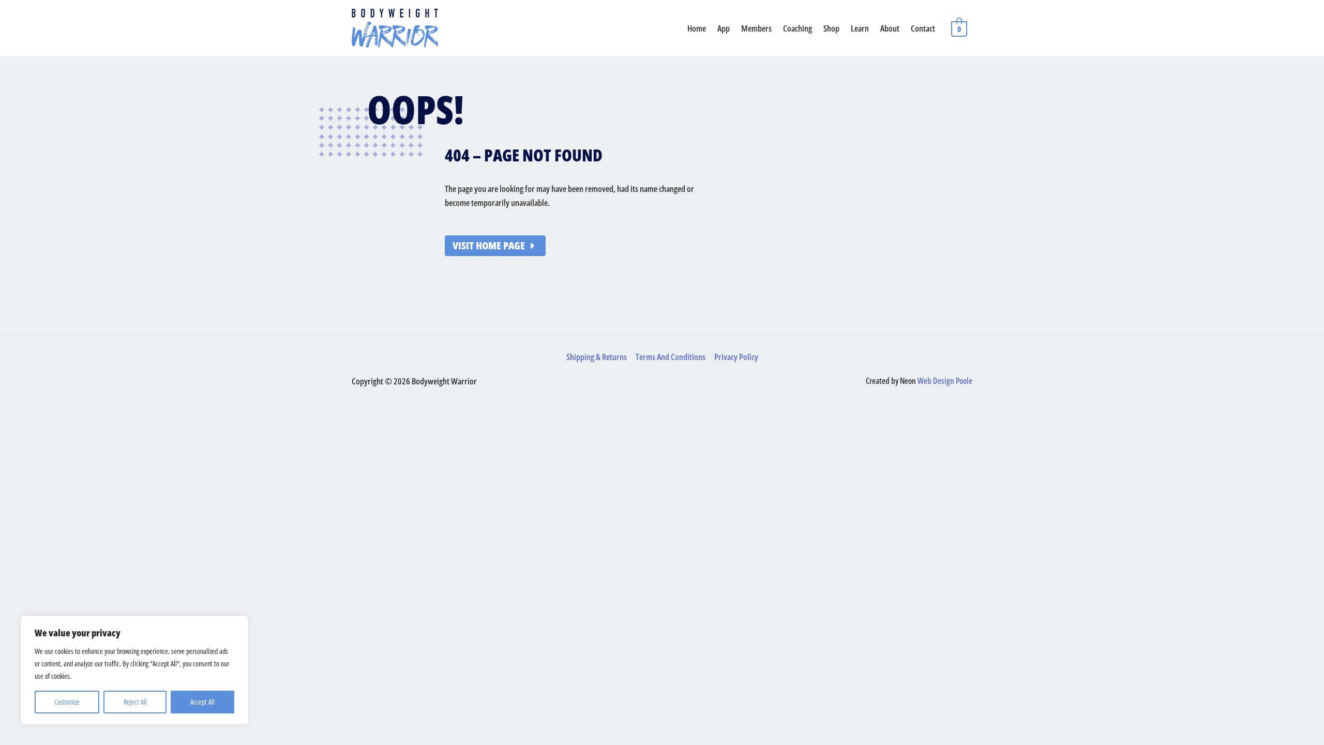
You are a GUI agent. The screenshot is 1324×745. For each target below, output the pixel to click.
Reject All (135, 702)
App (723, 28)
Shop (831, 28)
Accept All (202, 702)
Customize (67, 702)
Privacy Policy (736, 357)
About (889, 28)
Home (696, 28)
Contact (923, 28)
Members (756, 28)
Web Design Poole (944, 380)
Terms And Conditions (670, 357)
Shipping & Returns (596, 357)
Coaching (797, 28)
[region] (134, 670)
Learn (860, 28)
